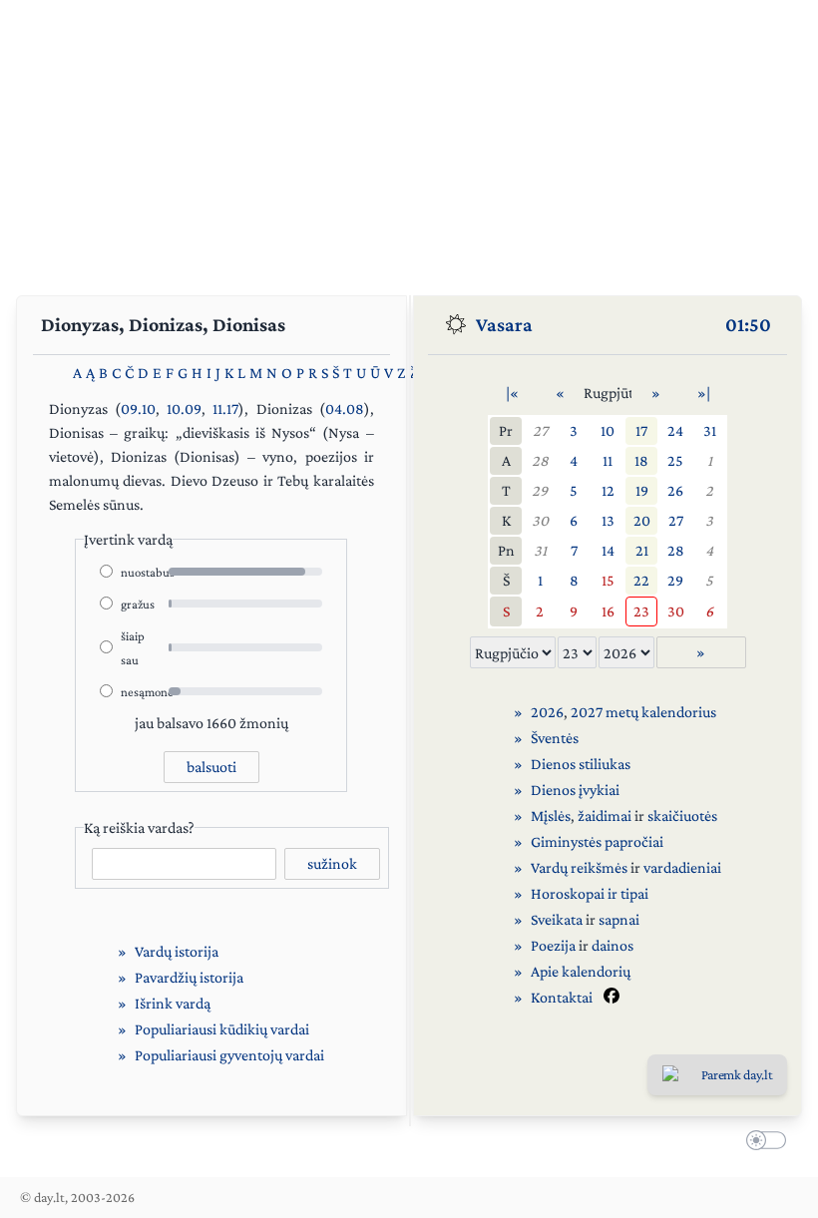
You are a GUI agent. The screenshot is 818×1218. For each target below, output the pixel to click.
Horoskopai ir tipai (589, 893)
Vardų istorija (176, 951)
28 (540, 460)
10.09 (184, 408)
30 (540, 520)
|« (512, 392)
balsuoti (211, 766)
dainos (612, 945)
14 (608, 550)
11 (608, 460)
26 (675, 490)
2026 (547, 711)
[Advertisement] (409, 139)
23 (641, 611)
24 (675, 430)
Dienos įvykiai (575, 789)
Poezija (553, 945)
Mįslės (551, 815)
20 (641, 520)
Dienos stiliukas (580, 763)
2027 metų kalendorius (643, 711)
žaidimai (604, 815)
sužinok (332, 863)
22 (641, 580)
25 (675, 460)
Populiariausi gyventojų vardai (229, 1054)
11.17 (225, 408)
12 (608, 490)
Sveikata (557, 919)
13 (608, 520)
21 (641, 550)
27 (540, 430)
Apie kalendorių (580, 971)
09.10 (138, 408)
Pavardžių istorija (189, 977)
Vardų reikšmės (579, 867)
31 (709, 430)
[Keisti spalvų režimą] (762, 1142)
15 (608, 580)
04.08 (344, 408)
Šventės (555, 737)
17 (641, 430)
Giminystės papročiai (597, 841)
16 (608, 611)
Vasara (504, 324)
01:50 (748, 324)
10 (607, 430)
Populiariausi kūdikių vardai (222, 1028)
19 (641, 490)
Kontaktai (562, 997)
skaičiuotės (682, 815)
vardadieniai (682, 867)
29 (540, 490)
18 (641, 460)
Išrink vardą (172, 1003)
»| (703, 392)
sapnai (619, 919)
